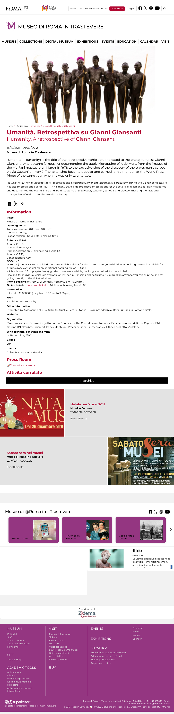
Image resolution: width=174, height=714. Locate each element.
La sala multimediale (19, 681)
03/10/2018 (151, 561)
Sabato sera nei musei (25, 453)
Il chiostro (12, 684)
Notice (136, 635)
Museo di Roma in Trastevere (60, 27)
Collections (30, 41)
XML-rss (166, 707)
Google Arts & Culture (126, 537)
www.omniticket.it (36, 285)
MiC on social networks (72, 537)
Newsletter (13, 646)
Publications (14, 672)
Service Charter (15, 640)
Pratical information (60, 634)
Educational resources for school (108, 652)
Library (11, 675)
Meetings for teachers (103, 659)
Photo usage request (18, 678)
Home (10, 126)
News (136, 631)
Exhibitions (87, 41)
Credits (134, 707)
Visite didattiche (58, 646)
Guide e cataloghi (59, 653)
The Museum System (18, 643)
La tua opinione (58, 659)
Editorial (12, 634)
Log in (131, 8)
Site (10, 654)
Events (107, 41)
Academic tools (21, 667)
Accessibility (56, 656)
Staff (9, 637)
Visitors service (57, 640)
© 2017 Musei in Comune (76, 707)
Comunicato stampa (22, 365)
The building (14, 659)
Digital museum (59, 41)
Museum (9, 41)
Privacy (96, 707)
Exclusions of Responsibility (115, 707)
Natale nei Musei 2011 (87, 404)
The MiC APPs (20, 538)
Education (127, 41)
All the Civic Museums (92, 8)
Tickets (53, 637)
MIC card (54, 643)
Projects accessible (101, 663)
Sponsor (137, 638)
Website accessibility (149, 707)
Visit (165, 41)
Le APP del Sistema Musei (63, 649)
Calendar (149, 41)
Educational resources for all (106, 656)
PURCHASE (117, 8)
